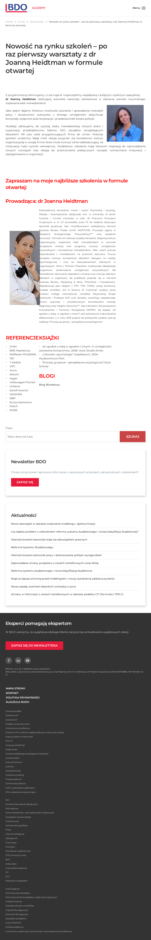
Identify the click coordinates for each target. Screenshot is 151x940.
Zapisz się (25, 482)
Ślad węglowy (12, 808)
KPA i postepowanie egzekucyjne (21, 792)
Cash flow (10, 766)
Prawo (8, 829)
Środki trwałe (11, 749)
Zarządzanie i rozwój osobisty (18, 817)
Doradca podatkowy (14, 927)
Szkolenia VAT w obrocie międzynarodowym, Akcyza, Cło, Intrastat (35, 732)
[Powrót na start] (25, 8)
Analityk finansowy (14, 901)
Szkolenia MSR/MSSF (15, 745)
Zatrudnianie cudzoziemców (18, 851)
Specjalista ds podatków (16, 918)
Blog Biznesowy (49, 384)
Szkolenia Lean (12, 821)
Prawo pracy (11, 842)
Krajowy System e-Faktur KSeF (19, 736)
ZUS (7, 876)
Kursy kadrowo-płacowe (16, 868)
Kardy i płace (11, 864)
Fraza (9, 428)
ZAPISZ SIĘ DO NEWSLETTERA (34, 645)
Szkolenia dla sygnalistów (17, 825)
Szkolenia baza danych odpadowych (22, 804)
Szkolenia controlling (15, 775)
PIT (7, 872)
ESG (7, 800)
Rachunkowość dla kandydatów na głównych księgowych (31, 897)
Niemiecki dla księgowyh (17, 914)
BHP (8, 859)
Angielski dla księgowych (17, 910)
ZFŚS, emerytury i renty (16, 855)
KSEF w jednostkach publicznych (20, 788)
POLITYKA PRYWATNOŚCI (23, 697)
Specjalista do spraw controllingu (20, 905)
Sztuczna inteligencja (15, 834)
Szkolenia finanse (13, 771)
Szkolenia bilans (13, 758)
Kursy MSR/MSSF (13, 922)
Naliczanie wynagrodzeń (16, 880)
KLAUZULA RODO (17, 702)
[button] (139, 8)
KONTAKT (12, 693)
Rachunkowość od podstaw (18, 893)
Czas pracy (10, 846)
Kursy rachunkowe (14, 762)
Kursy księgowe (13, 889)
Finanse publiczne (13, 779)
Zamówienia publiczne (16, 783)
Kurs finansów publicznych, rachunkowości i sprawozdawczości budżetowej (39, 931)
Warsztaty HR (11, 838)
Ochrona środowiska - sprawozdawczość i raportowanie (30, 812)
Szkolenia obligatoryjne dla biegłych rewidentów (27, 753)
